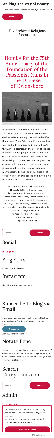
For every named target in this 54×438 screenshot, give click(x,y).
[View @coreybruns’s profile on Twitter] (3, 252)
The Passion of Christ (20, 214)
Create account (9, 404)
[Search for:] (16, 233)
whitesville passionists (26, 217)
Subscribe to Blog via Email (26, 306)
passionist (7, 207)
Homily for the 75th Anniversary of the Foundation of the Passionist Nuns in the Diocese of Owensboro (27, 72)
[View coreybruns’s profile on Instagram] (7, 252)
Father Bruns (10, 197)
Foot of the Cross (33, 200)
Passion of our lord (38, 203)
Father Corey (23, 197)
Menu (16, 16)
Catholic (24, 190)
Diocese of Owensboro (33, 193)
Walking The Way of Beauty (25, 4)
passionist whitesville (39, 207)
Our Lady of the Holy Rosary (16, 203)
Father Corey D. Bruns (17, 186)
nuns (44, 200)
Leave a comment (28, 220)
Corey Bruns (16, 193)
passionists (16, 210)
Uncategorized (35, 190)
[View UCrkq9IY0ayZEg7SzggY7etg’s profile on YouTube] (13, 252)
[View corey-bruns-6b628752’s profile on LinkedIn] (10, 252)
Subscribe (14, 329)
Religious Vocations (31, 210)
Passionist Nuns (20, 207)
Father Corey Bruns (39, 197)
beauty (16, 190)
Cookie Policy (27, 422)
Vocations (36, 214)
